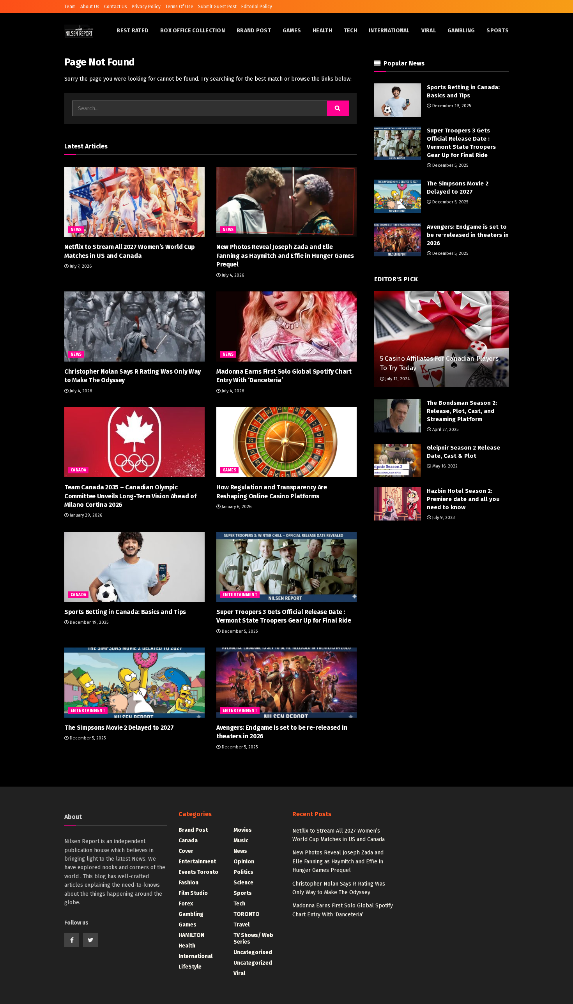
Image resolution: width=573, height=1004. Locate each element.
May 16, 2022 (444, 466)
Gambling (461, 30)
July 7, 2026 (80, 266)
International (389, 30)
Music (240, 840)
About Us (89, 6)
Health (322, 30)
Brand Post (254, 30)
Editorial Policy (256, 6)
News (76, 230)
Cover (186, 851)
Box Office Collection (192, 30)
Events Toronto (198, 872)
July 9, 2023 (443, 517)
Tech (350, 30)
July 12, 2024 (397, 378)
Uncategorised (252, 952)
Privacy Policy (146, 6)
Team (70, 6)
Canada (78, 470)
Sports (497, 30)
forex (186, 903)
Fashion (188, 882)
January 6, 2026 (236, 506)
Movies (242, 830)
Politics (243, 872)
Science (243, 882)
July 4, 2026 (232, 275)
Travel (241, 924)
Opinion (243, 861)
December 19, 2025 (88, 622)
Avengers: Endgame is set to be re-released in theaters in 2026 (468, 235)
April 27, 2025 (444, 429)
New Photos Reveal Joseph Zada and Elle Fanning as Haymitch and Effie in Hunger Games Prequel (285, 255)
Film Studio (193, 893)
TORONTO (246, 914)
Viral (428, 30)
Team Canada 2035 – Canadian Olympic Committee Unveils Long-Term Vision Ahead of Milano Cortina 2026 (130, 495)
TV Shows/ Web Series (253, 938)
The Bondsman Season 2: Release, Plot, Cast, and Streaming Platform (462, 411)
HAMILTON (191, 935)
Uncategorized (252, 963)
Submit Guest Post (217, 6)
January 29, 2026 (85, 515)
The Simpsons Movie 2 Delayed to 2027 (118, 727)
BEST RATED (133, 30)
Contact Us (115, 6)
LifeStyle (190, 966)
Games (292, 30)
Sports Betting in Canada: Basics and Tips (125, 612)
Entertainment (240, 595)
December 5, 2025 (239, 631)
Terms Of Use (179, 6)
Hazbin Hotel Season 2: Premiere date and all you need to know (463, 499)
